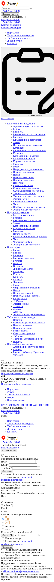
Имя (3, 496)
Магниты (18, 164)
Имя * (4, 461)
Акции (10, 397)
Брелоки (17, 137)
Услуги (10, 392)
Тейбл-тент (19, 301)
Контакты (12, 43)
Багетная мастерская (23, 215)
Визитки (17, 263)
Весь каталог (7, 118)
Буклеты (17, 260)
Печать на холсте (22, 234)
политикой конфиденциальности (17, 478)
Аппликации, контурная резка (28, 347)
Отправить (7, 471)
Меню (16, 166)
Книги (16, 274)
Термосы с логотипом (24, 193)
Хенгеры (17, 312)
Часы (15, 204)
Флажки (17, 309)
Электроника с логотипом (26, 209)
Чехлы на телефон (22, 242)
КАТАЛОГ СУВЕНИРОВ (14, 405)
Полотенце (18, 183)
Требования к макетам (18, 38)
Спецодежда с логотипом (26, 188)
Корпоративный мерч (24, 158)
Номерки (17, 320)
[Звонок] (7, 519)
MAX (8, 529)
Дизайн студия (14, 40)
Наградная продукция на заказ (28, 169)
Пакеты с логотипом (23, 172)
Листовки (18, 282)
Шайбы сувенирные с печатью (29, 207)
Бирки (16, 250)
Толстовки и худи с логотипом (29, 196)
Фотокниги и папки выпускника (30, 236)
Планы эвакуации (22, 328)
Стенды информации (24, 333)
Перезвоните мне (10, 14)
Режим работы (20, 330)
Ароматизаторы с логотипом (28, 126)
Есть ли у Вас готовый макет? (16, 532)
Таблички (18, 336)
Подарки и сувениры (18, 212)
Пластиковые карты (23, 177)
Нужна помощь (13, 538)
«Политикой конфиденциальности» (21, 571)
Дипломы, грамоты (23, 269)
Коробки (17, 279)
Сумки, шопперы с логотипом (28, 191)
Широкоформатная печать (20, 344)
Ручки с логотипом (23, 185)
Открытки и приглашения (26, 287)
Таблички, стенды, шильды (21, 317)
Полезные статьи (16, 400)
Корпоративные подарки (26, 156)
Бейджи (17, 129)
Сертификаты (20, 298)
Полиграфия (13, 247)
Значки (16, 142)
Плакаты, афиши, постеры (26, 295)
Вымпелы (18, 266)
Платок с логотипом (23, 180)
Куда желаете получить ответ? (16, 514)
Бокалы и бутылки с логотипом (29, 134)
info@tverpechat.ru (10, 19)
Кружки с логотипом (24, 161)
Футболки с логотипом (25, 201)
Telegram (9, 526)
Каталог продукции (11, 25)
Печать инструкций (23, 293)
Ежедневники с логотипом (27, 139)
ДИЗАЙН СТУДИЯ (38, 405)
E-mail (4, 511)
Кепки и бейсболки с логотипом (29, 150)
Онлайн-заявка (9, 450)
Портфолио (13, 32)
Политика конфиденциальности (17, 384)
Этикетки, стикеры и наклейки (29, 314)
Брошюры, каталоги (23, 258)
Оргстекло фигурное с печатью (29, 322)
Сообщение (7, 502)
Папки (16, 174)
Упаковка (18, 306)
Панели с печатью (22, 325)
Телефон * (6, 468)
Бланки (17, 252)
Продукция (7, 373)
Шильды (17, 341)
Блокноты (18, 131)
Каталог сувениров (11, 27)
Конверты (18, 153)
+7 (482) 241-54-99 (10, 11)
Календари (18, 148)
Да (39, 535)
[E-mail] (7, 523)
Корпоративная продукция (21, 123)
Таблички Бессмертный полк (28, 338)
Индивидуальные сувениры (27, 145)
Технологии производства (20, 35)
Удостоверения (20, 199)
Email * (5, 465)
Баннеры (17, 349)
